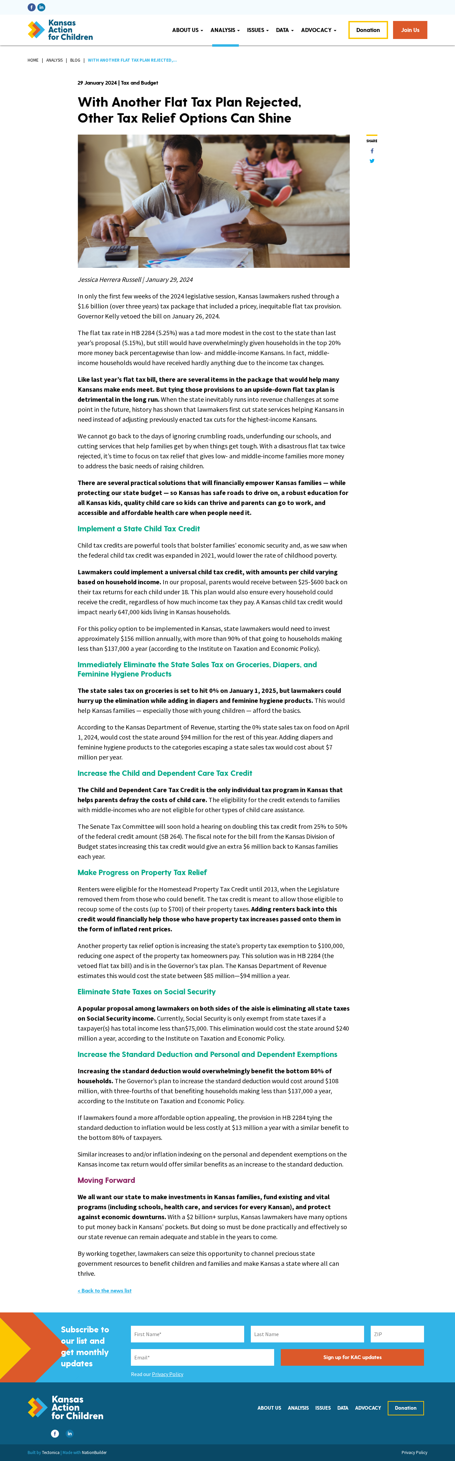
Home (33, 60)
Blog (75, 60)
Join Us (410, 30)
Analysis (223, 30)
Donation (368, 30)
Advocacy (317, 30)
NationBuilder (94, 1452)
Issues (256, 30)
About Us (186, 30)
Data (283, 30)
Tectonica (51, 1452)
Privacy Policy (167, 1374)
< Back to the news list (105, 1290)
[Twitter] (371, 161)
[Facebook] (371, 151)
